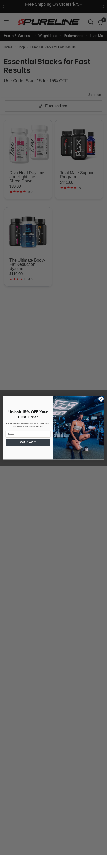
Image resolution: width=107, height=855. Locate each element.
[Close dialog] (101, 399)
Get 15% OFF (28, 442)
